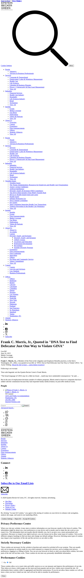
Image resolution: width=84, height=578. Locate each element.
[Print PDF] (6, 422)
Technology (14, 103)
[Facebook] (6, 329)
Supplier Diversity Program (23, 248)
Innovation (13, 255)
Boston (12, 283)
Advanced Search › (7, 408)
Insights (8, 107)
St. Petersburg (14, 310)
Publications (14, 114)
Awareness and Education (23, 242)
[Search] (40, 66)
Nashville (13, 298)
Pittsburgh (13, 304)
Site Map (8, 501)
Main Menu (16, 1)
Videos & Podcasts (16, 116)
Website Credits (10, 509)
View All (13, 89)
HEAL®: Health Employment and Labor (24, 195)
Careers (12, 124)
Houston (13, 292)
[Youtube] (6, 327)
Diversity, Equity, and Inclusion (20, 236)
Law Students (14, 271)
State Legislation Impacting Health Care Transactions (28, 204)
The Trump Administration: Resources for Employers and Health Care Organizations (39, 185)
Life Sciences (14, 83)
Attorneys (13, 71)
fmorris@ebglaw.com (12, 402)
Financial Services (16, 93)
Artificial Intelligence (17, 189)
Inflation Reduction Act (18, 199)
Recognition (18, 246)
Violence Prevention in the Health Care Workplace (27, 206)
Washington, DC (15, 316)
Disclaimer (9, 503)
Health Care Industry (17, 95)
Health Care (14, 81)
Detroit (12, 290)
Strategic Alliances (16, 132)
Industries (8, 91)
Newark (12, 302)
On (5, 562)
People (7, 69)
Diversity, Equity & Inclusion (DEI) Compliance (26, 191)
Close (3, 576)
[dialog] (42, 516)
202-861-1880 (10, 400)
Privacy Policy (10, 505)
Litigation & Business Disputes (20, 85)
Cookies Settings (7, 519)
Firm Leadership (15, 253)
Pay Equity (13, 202)
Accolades (13, 232)
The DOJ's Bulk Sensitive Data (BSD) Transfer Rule (28, 193)
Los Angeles (14, 294)
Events (12, 109)
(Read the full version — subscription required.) (28, 365)
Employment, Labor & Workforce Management (26, 79)
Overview (13, 122)
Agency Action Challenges (19, 187)
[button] (6, 413)
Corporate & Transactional (19, 77)
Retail (12, 101)
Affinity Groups (19, 240)
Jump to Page (5, 1)
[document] (42, 549)
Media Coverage (15, 111)
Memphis (13, 296)
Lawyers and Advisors (17, 269)
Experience (13, 126)
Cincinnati (13, 286)
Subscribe (8, 337)
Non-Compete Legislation (19, 200)
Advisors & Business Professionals (22, 73)
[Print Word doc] (6, 425)
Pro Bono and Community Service (21, 259)
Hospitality (13, 97)
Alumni (7, 318)
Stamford (13, 312)
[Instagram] (6, 332)
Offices (12, 130)
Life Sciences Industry (17, 99)
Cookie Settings (6, 66)
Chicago (12, 285)
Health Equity (14, 197)
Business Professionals (17, 273)
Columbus (13, 288)
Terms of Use (10, 507)
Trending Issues (10, 181)
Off (10, 562)
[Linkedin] (6, 324)
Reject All (18, 519)
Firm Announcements (17, 128)
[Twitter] (6, 335)
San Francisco (14, 308)
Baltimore (13, 281)
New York (13, 300)
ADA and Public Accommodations (17, 396)
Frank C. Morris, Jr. (12, 392)
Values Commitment (17, 261)
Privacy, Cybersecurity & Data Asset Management (27, 87)
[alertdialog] (42, 549)
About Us (8, 120)
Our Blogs (13, 113)
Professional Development (23, 244)
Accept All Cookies (29, 519)
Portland (12, 306)
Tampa (12, 314)
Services (8, 75)
